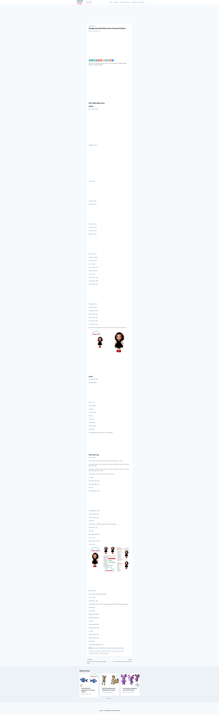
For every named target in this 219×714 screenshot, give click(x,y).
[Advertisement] (109, 12)
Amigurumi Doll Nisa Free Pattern (117, 651)
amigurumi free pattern (103, 653)
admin (91, 31)
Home (111, 2)
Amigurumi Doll (92, 26)
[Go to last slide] (81, 685)
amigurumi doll (98, 651)
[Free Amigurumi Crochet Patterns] (79, 2)
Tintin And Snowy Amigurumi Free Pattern (122, 660)
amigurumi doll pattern (93, 653)
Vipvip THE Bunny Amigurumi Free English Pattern (96, 661)
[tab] (107, 698)
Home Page (95, 648)
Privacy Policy (141, 2)
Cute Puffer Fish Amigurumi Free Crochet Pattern (88, 690)
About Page (134, 2)
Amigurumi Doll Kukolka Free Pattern (115, 648)
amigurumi (91, 651)
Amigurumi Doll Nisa (106, 651)
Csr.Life (101, 710)
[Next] (138, 685)
